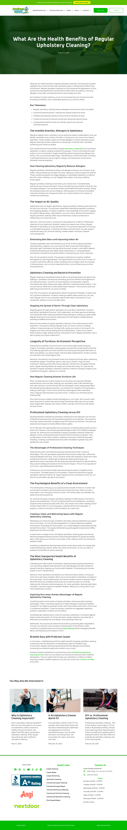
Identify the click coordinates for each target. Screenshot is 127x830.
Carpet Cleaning (52, 769)
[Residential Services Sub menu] (47, 10)
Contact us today (87, 659)
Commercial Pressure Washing (57, 790)
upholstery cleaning (73, 148)
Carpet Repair (51, 772)
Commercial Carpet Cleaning (56, 783)
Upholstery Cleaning (53, 779)
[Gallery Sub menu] (72, 10)
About (77, 10)
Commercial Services (56, 10)
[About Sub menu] (80, 10)
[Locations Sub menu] (90, 10)
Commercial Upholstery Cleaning (58, 797)
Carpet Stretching (53, 776)
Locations (85, 10)
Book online (100, 10)
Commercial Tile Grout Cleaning (57, 793)
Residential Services (39, 10)
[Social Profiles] (15, 770)
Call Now (116, 10)
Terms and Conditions (103, 825)
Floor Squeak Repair (53, 800)
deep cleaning (68, 628)
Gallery (69, 10)
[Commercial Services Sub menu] (64, 10)
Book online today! (82, 2)
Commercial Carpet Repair (55, 786)
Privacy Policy (21, 825)
